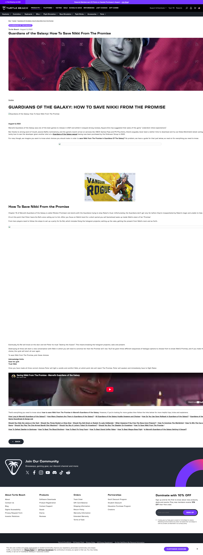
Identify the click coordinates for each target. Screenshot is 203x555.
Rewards (179, 8)
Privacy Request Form (13, 513)
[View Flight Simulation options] (57, 14)
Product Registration (47, 503)
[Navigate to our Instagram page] (41, 472)
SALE (66, 8)
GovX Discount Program (117, 499)
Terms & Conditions (64, 542)
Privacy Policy (90, 542)
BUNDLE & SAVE (75, 8)
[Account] (191, 8)
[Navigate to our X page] (27, 472)
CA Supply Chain (78, 542)
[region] (101, 549)
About (7, 499)
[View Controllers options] (22, 14)
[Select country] (199, 8)
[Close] (197, 549)
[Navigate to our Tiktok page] (61, 472)
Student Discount (115, 503)
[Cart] (195, 8)
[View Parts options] (105, 14)
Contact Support (46, 506)
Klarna (41, 513)
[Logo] (15, 8)
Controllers (17, 14)
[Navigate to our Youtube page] (48, 472)
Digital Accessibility (12, 509)
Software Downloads (47, 499)
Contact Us (9, 503)
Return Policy (79, 509)
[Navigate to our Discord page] (54, 472)
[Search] (187, 8)
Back (17, 442)
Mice (38, 14)
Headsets (5, 14)
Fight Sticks (79, 14)
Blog (7, 506)
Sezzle (41, 509)
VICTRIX (59, 8)
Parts (102, 14)
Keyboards (28, 14)
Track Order (78, 499)
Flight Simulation (49, 14)
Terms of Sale (79, 520)
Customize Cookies (176, 549)
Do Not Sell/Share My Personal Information (129, 542)
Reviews (42, 516)
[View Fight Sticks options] (85, 14)
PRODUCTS (35, 8)
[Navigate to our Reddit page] (68, 472)
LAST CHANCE (101, 8)
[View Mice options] (41, 14)
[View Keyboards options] (33, 14)
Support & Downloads (157, 8)
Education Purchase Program (119, 506)
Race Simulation (65, 14)
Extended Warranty (81, 516)
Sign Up (190, 512)
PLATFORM (47, 8)
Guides (11, 100)
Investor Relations (12, 516)
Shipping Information (82, 506)
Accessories (92, 14)
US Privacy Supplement (105, 542)
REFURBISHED (89, 8)
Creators (111, 509)
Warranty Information (82, 513)
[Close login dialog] (121, 326)
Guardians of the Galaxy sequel (65, 134)
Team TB (171, 8)
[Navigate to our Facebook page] (34, 472)
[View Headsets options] (10, 14)
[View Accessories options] (98, 14)
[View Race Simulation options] (72, 14)
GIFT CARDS (113, 8)
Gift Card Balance (81, 503)
